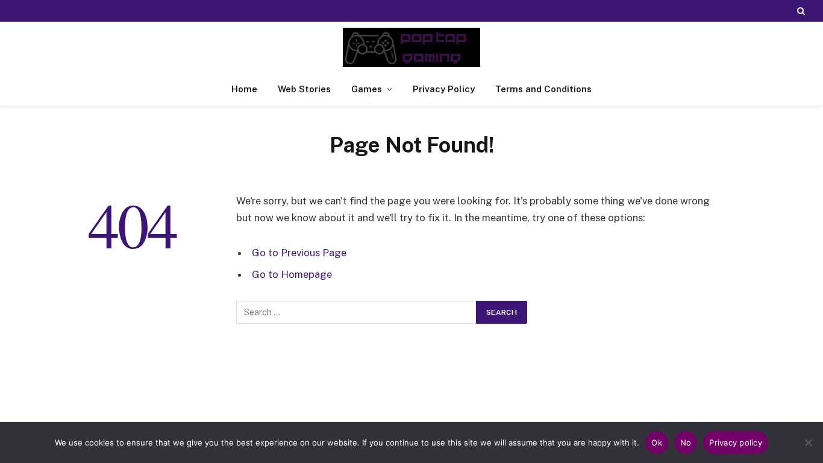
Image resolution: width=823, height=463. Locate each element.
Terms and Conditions (543, 89)
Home (244, 89)
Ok (656, 442)
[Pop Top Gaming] (411, 47)
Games (366, 89)
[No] (808, 442)
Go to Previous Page (299, 253)
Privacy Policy (444, 89)
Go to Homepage (292, 274)
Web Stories (304, 89)
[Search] (800, 11)
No (686, 442)
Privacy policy (735, 442)
